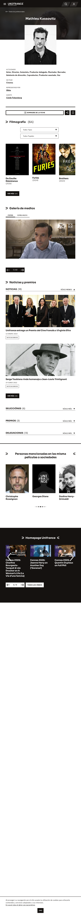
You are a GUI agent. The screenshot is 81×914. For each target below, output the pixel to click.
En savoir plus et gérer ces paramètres (20, 905)
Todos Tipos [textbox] (27, 130)
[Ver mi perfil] (74, 4)
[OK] (40, 910)
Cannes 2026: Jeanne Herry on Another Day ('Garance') (14, 564)
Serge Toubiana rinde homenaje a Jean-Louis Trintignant (36, 379)
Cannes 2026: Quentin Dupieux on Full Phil (39, 563)
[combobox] (39, 129)
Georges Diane (40, 496)
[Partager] (67, 112)
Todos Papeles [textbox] (28, 136)
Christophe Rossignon (12, 497)
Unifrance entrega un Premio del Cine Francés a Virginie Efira (38, 330)
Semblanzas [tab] (22, 215)
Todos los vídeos (34, 585)
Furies (35, 178)
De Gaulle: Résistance (12, 179)
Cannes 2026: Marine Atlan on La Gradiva (65, 563)
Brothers (63, 178)
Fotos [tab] (10, 215)
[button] (70, 225)
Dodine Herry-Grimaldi (66, 497)
